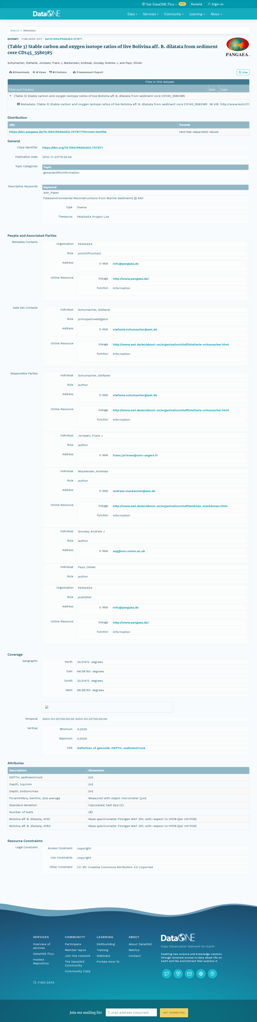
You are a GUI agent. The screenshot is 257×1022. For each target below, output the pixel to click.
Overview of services (41, 946)
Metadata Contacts (25, 242)
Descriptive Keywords (23, 186)
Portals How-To (108, 961)
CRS (69, 748)
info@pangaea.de (125, 263)
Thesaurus (65, 216)
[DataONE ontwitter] (166, 973)
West (69, 690)
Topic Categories (26, 166)
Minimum (66, 729)
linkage (103, 278)
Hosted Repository (41, 961)
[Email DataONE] (189, 973)
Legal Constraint (26, 847)
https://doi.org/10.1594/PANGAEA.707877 (72, 147)
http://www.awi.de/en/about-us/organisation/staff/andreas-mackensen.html (170, 506)
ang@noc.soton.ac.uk (129, 551)
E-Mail (103, 263)
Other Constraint (61, 867)
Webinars (103, 956)
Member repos (75, 950)
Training (102, 950)
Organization (64, 244)
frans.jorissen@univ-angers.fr (135, 455)
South (68, 680)
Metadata (29, 30)
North (68, 662)
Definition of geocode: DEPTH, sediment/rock (111, 748)
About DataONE (140, 944)
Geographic (30, 661)
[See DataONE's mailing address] (212, 973)
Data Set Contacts (25, 307)
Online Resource (62, 277)
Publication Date (26, 157)
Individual (66, 309)
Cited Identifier (27, 147)
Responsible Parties (24, 373)
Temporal (31, 718)
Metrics (134, 950)
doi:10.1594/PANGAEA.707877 (63, 38)
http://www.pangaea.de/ (131, 278)
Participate (73, 944)
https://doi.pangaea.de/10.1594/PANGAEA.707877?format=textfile (57, 132)
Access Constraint (60, 848)
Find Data (46, 982)
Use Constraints (61, 857)
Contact (135, 956)
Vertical (32, 728)
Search (14, 30)
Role (70, 253)
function (102, 288)
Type (69, 207)
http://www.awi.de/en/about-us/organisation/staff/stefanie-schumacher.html (171, 344)
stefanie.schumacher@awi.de (135, 329)
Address (67, 262)
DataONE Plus (43, 953)
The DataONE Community (75, 963)
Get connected (174, 1012)
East (69, 671)
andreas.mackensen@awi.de (134, 491)
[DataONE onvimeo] (178, 973)
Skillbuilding (106, 944)
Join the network (77, 956)
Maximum (65, 738)
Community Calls (77, 971)
